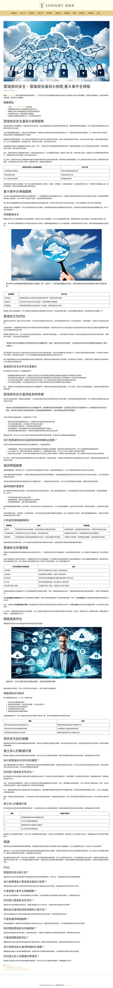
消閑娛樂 (90, 13)
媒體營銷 (14, 13)
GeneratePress (69, 985)
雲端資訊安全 (11, 95)
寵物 (74, 13)
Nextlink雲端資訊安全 (18, 107)
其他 (98, 13)
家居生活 (40, 13)
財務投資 (31, 13)
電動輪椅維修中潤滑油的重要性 (14, 967)
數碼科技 (22, 13)
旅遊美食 (58, 13)
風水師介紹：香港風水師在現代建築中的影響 (18, 969)
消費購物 (67, 13)
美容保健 (49, 13)
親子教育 (82, 13)
